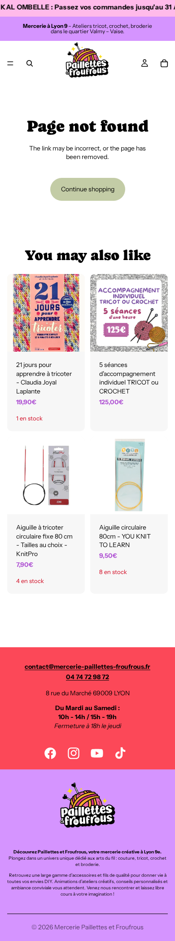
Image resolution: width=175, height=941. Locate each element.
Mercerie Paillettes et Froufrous (99, 927)
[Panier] (164, 63)
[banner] (87, 8)
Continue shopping (87, 189)
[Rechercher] (29, 63)
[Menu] (10, 63)
